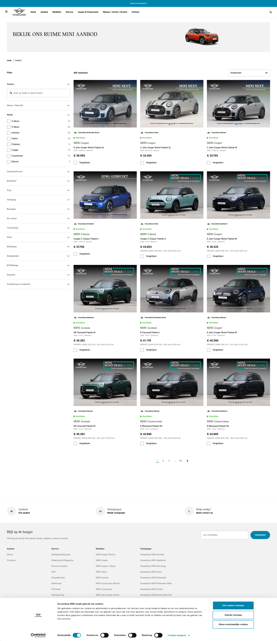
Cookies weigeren (177, 635)
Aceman (41, 133)
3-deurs (41, 121)
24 (180, 461)
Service (69, 12)
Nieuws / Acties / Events (115, 12)
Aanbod (44, 12)
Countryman (41, 156)
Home (33, 12)
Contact (136, 12)
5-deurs (41, 127)
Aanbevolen (236, 73)
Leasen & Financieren (88, 12)
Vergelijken (84, 163)
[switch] (104, 635)
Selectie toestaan (233, 615)
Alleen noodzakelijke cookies (233, 624)
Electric (41, 162)
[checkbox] (75, 162)
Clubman (41, 144)
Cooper (41, 150)
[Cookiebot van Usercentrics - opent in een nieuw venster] (38, 635)
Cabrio (41, 138)
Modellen (57, 12)
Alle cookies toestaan (233, 605)
